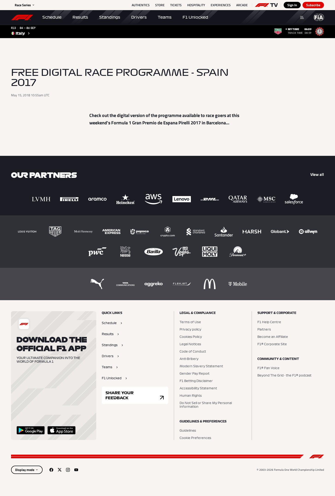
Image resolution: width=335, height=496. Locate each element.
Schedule (51, 17)
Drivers (139, 17)
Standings (109, 17)
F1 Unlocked (195, 17)
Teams (165, 17)
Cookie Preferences (195, 438)
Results (80, 17)
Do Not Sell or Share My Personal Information (206, 405)
